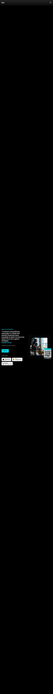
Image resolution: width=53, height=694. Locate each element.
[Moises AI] (3, 2)
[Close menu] (50, 3)
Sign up (5, 350)
